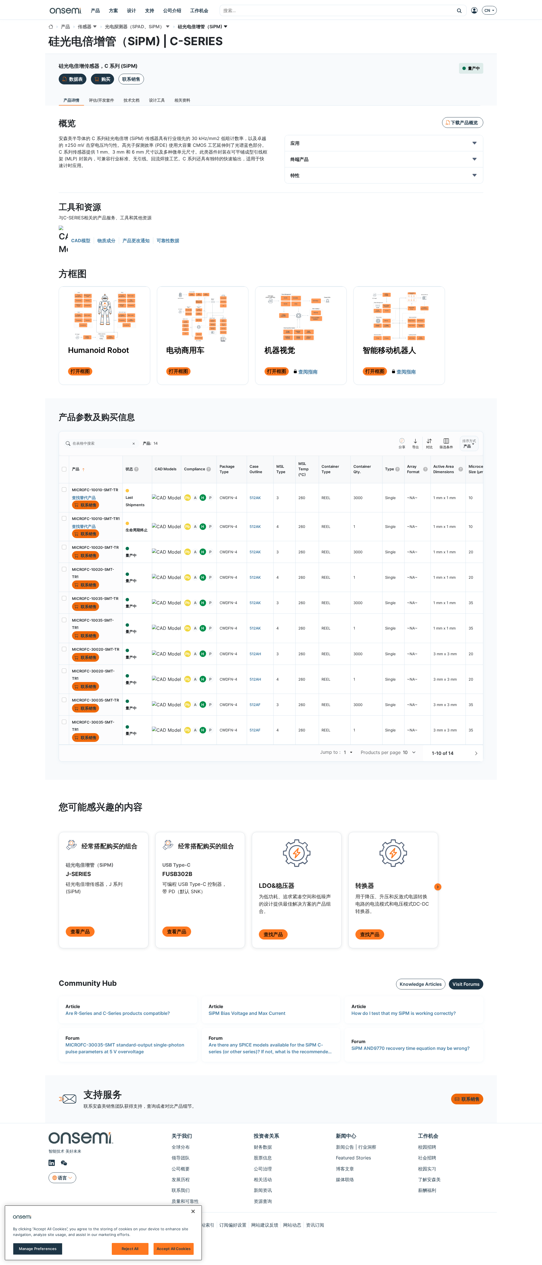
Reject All (130, 1248)
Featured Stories (353, 1158)
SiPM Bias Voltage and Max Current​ (247, 1013)
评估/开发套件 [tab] (101, 100)
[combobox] (336, 10)
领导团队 (181, 1158)
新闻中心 (346, 1136)
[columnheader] (96, 469)
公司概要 (181, 1169)
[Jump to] (350, 752)
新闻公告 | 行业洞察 (356, 1147)
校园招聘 (427, 1147)
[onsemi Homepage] (65, 10)
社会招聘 (427, 1158)
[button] (459, 10)
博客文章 (345, 1169)
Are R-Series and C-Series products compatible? (117, 1013)
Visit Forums (466, 984)
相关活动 (263, 1179)
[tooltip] (416, 443)
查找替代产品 (84, 497)
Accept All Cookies (174, 1248)
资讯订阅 (315, 1225)
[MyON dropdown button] (476, 10)
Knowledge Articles (421, 984)
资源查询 (263, 1201)
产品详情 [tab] (71, 100)
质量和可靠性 (185, 1201)
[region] (103, 1232)
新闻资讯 (263, 1190)
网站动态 (292, 1225)
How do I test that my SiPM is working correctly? (403, 1013)
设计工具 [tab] (157, 100)
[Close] (193, 1211)
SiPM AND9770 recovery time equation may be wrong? (410, 1048)
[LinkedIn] (52, 1163)
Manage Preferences (37, 1248)
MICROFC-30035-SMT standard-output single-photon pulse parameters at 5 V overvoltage (124, 1048)
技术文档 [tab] (131, 100)
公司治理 (263, 1169)
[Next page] (476, 753)
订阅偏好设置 (232, 1225)
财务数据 (263, 1147)
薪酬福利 (427, 1190)
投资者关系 (266, 1136)
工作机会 (428, 1136)
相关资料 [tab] (182, 100)
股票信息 (263, 1158)
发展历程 (181, 1179)
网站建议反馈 (264, 1225)
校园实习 (427, 1169)
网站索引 (205, 1225)
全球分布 (181, 1147)
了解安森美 (429, 1179)
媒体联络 (345, 1179)
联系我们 (181, 1190)
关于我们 (182, 1136)
